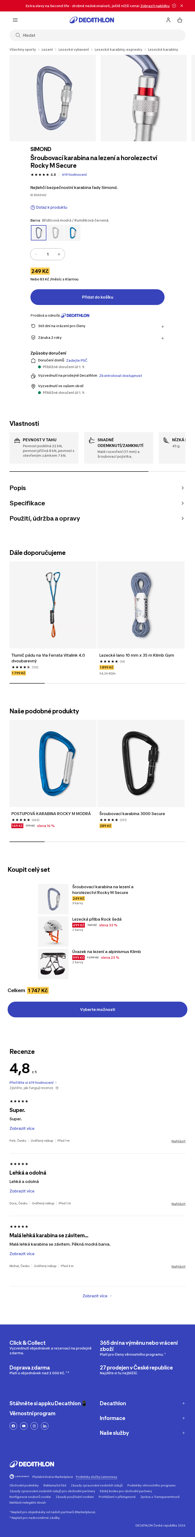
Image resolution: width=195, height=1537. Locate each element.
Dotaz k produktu (51, 207)
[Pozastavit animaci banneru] (174, 6)
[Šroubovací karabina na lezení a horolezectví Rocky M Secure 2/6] (144, 98)
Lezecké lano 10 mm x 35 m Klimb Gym (136, 655)
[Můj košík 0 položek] (179, 20)
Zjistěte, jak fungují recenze (31, 1088)
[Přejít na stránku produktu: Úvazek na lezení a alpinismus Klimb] (53, 964)
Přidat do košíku (97, 297)
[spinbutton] (47, 254)
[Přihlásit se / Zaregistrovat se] (168, 20)
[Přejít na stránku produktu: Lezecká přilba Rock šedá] (53, 931)
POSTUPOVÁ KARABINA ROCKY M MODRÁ (51, 813)
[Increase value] (59, 254)
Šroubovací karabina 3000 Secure (132, 813)
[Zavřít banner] (181, 6)
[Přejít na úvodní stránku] (91, 20)
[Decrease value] (36, 254)
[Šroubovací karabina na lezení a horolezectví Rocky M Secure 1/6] (53, 98)
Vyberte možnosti (97, 1009)
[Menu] (15, 20)
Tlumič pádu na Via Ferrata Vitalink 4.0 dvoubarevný (48, 658)
